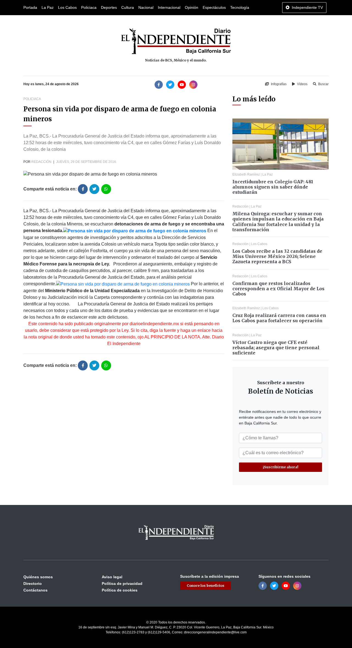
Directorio (32, 583)
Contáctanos (35, 590)
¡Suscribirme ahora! (280, 467)
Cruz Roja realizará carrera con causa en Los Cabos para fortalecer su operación (279, 318)
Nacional (145, 7)
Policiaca (89, 7)
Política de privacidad (122, 583)
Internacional (169, 7)
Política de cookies (120, 590)
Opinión (191, 7)
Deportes (109, 7)
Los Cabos (67, 7)
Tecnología (239, 7)
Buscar (323, 84)
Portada (30, 7)
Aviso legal (112, 577)
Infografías (278, 84)
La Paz (48, 7)
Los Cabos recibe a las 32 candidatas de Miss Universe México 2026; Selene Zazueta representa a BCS (277, 256)
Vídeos (301, 84)
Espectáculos (214, 7)
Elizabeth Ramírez (246, 174)
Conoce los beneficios (205, 586)
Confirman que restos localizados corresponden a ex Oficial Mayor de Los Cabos (278, 289)
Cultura (127, 7)
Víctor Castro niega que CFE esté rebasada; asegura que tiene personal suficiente (276, 348)
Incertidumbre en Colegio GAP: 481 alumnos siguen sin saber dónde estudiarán (272, 187)
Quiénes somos (38, 577)
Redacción (41, 162)
